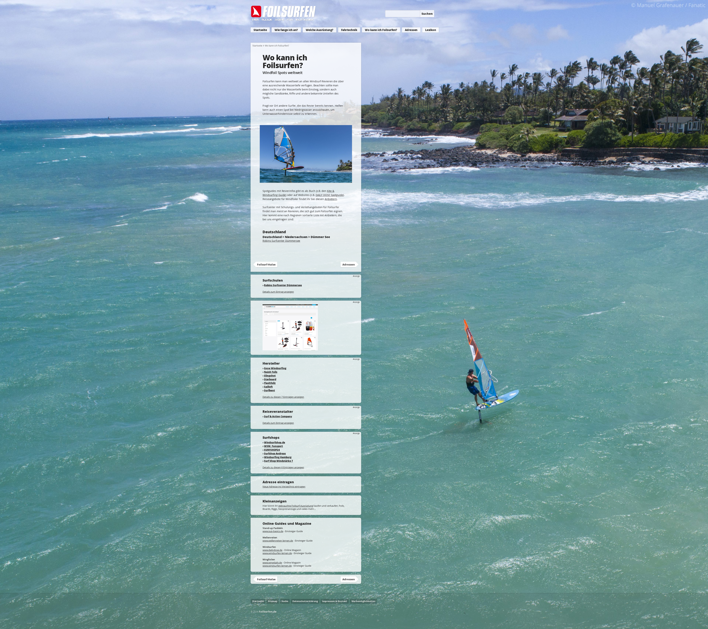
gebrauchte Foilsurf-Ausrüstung (295, 505)
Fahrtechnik (349, 30)
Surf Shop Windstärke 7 (278, 461)
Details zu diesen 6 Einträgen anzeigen (283, 467)
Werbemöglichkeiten (363, 601)
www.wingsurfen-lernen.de (277, 565)
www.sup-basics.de (273, 531)
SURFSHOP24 (272, 449)
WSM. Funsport (273, 446)
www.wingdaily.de (272, 562)
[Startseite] (284, 20)
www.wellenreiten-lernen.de (278, 540)
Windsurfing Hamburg (277, 457)
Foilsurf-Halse (266, 264)
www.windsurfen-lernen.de (277, 553)
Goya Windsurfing (275, 368)
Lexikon (430, 30)
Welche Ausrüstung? (319, 30)
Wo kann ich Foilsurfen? (381, 30)
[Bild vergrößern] (306, 180)
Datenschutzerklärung (305, 601)
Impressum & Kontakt (334, 601)
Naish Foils (270, 372)
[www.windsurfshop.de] (290, 348)
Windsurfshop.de (274, 442)
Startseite (260, 30)
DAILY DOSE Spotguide (329, 195)
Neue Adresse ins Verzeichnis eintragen (284, 486)
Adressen (411, 30)
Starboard (270, 379)
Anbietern (331, 199)
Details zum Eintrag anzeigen (278, 291)
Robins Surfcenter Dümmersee (281, 240)
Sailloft (268, 386)
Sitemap (272, 601)
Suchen (427, 13)
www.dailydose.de (272, 550)
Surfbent (269, 390)
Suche (285, 601)
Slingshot (270, 375)
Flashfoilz (270, 383)
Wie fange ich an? (286, 30)
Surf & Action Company (278, 416)
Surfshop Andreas (275, 453)
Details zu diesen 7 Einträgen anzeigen (283, 397)
